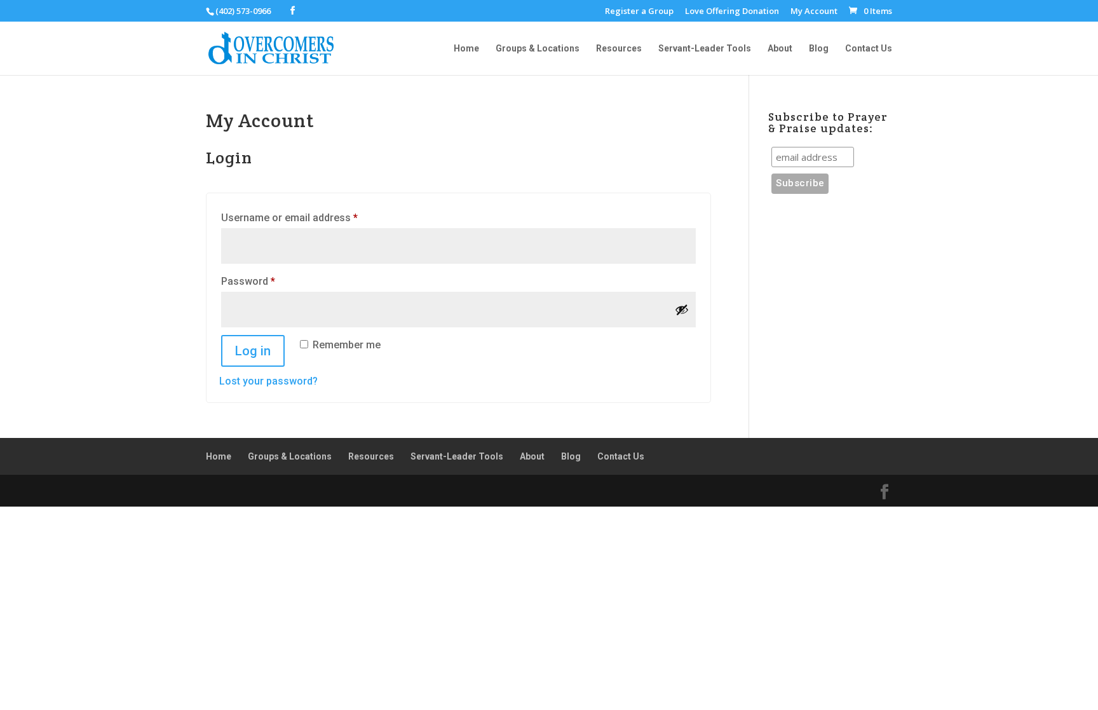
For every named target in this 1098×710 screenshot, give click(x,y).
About (780, 48)
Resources (619, 48)
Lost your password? (268, 381)
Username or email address (309, 217)
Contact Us (868, 48)
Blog (819, 48)
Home (466, 48)
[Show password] (682, 310)
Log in (253, 350)
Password (268, 281)
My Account (813, 12)
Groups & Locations (538, 48)
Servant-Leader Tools (704, 48)
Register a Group (639, 12)
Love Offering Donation (732, 12)
